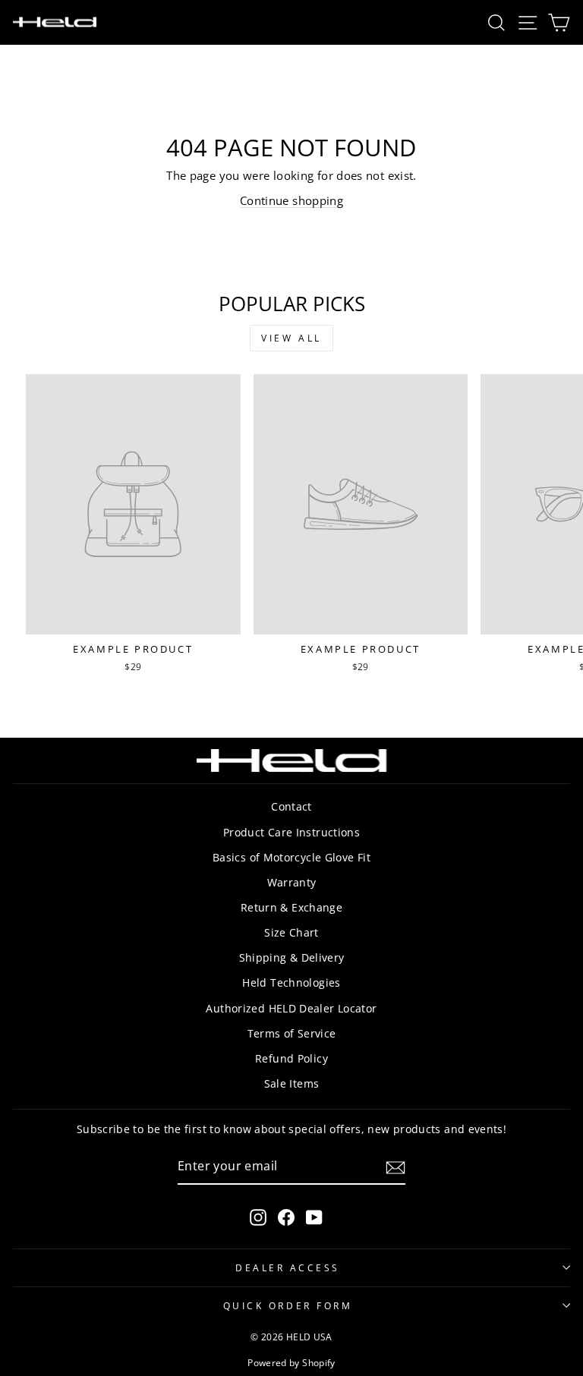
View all (291, 338)
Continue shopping (291, 200)
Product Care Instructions (291, 832)
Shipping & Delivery (292, 957)
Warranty (292, 882)
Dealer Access (287, 1267)
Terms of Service (291, 1033)
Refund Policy (291, 1058)
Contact (291, 806)
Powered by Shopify (291, 1362)
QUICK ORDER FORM (288, 1305)
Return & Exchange (291, 907)
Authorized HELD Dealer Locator (291, 1008)
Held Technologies (291, 982)
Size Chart (291, 932)
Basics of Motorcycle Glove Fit (291, 857)
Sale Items (292, 1083)
